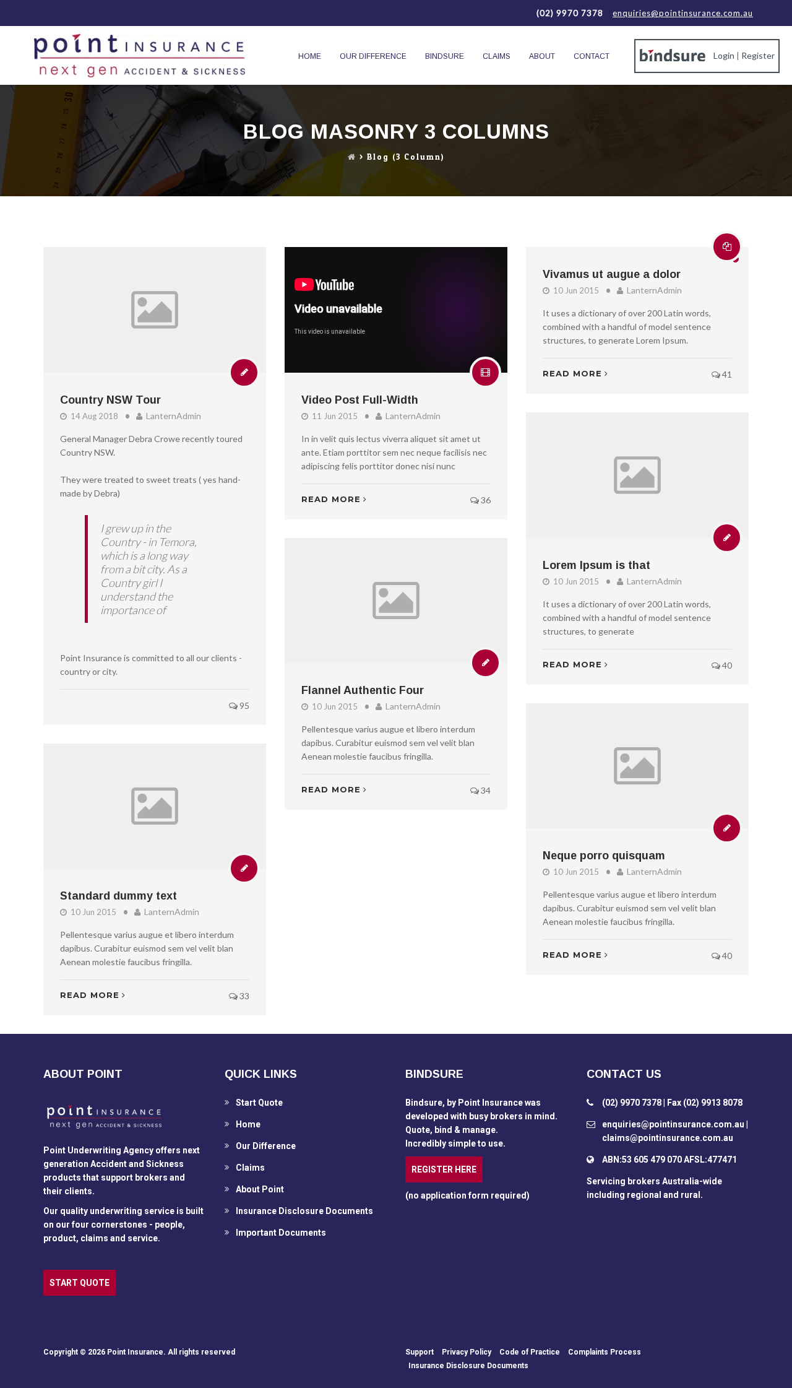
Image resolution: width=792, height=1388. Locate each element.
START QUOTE (80, 1283)
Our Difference (373, 56)
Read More (331, 499)
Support (419, 1352)
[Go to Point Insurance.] (352, 157)
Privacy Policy (466, 1352)
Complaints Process (604, 1352)
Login (723, 55)
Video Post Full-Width (359, 400)
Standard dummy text (118, 896)
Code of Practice (529, 1352)
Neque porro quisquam (604, 855)
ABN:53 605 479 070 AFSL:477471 (669, 1160)
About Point (260, 1189)
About (542, 56)
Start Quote (259, 1103)
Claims (496, 56)
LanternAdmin (173, 415)
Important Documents (281, 1233)
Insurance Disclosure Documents (304, 1211)
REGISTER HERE (443, 1169)
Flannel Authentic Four (362, 690)
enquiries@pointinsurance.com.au (683, 13)
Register (758, 55)
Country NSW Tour (110, 400)
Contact (591, 56)
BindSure (444, 56)
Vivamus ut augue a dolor (612, 274)
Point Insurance (135, 1352)
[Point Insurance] (139, 55)
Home (309, 56)
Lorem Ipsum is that (596, 565)
